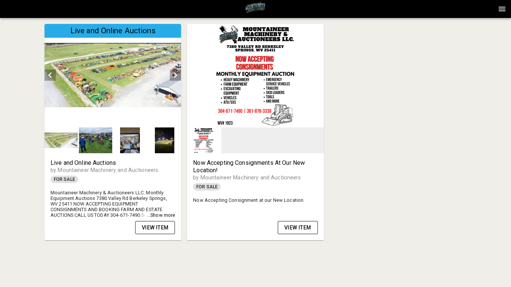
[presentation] (255, 9)
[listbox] (113, 75)
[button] (255, 12)
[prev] (50, 75)
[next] (175, 75)
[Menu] (502, 9)
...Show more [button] (161, 215)
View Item (155, 228)
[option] (113, 75)
